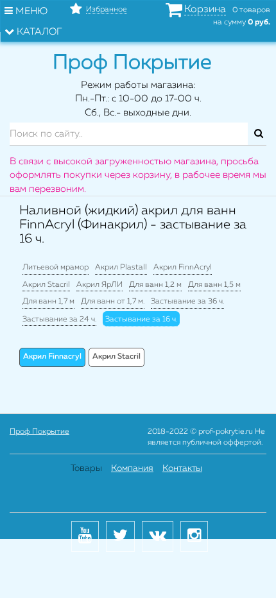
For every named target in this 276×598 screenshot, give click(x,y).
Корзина (205, 9)
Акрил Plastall (121, 267)
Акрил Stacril (46, 285)
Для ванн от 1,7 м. (112, 301)
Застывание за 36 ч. (187, 301)
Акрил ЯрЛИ (99, 285)
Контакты (182, 468)
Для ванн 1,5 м (214, 285)
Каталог (38, 32)
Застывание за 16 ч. (141, 319)
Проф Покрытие (39, 432)
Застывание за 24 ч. (59, 319)
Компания (132, 468)
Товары (86, 468)
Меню (30, 11)
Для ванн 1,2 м (155, 285)
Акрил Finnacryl (52, 357)
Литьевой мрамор (55, 267)
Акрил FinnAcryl (182, 267)
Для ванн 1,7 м (48, 301)
